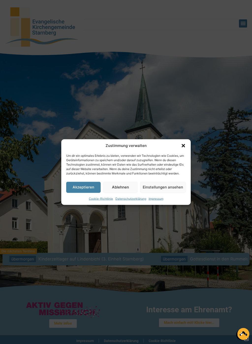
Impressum (156, 198)
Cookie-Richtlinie (101, 198)
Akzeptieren (83, 187)
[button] (183, 145)
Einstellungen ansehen (163, 187)
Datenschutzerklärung (130, 198)
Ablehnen (120, 187)
